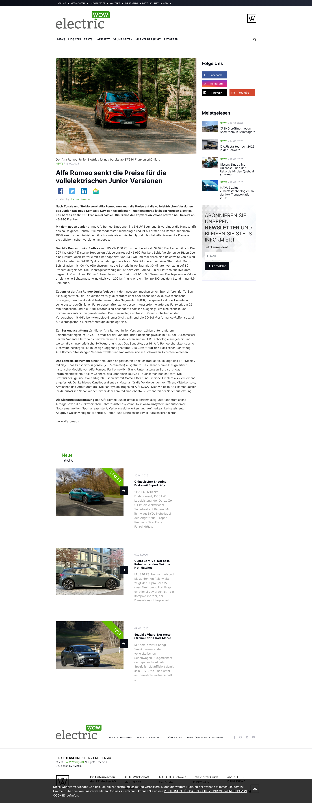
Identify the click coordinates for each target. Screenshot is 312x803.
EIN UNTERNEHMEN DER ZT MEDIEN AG (83, 758)
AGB (165, 3)
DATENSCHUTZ (150, 3)
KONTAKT (115, 3)
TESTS (88, 39)
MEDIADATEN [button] (78, 3)
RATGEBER (171, 39)
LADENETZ (103, 39)
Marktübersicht (197, 737)
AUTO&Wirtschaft (136, 777)
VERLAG (62, 3)
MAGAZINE (126, 737)
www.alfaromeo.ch (68, 421)
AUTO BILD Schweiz (172, 777)
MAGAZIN (74, 39)
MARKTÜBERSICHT (148, 39)
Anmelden (218, 266)
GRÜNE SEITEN (123, 39)
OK (255, 789)
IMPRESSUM (131, 3)
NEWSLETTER (98, 3)
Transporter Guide (205, 777)
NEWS (61, 39)
